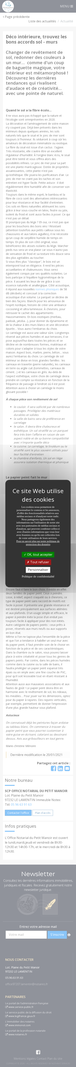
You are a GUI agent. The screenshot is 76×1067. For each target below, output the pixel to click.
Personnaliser (38, 570)
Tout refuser (39, 562)
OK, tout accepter (39, 554)
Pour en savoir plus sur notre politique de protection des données (38, 543)
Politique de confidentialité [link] (38, 576)
